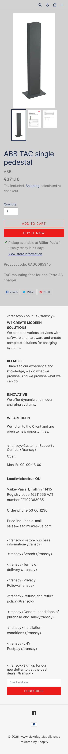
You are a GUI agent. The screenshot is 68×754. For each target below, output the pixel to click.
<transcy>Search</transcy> (30, 554)
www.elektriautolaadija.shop (40, 736)
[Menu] (62, 4)
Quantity (10, 204)
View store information (25, 254)
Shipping (33, 186)
